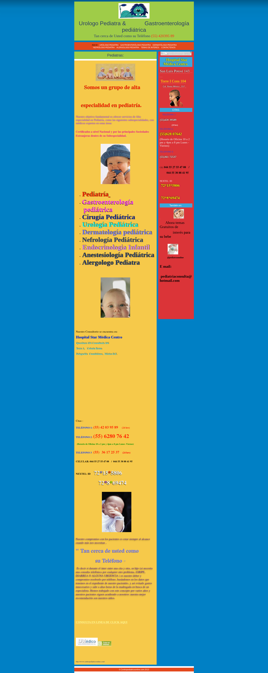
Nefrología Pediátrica (112, 239)
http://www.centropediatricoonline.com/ (90, 661)
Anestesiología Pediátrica (118, 255)
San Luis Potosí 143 (175, 70)
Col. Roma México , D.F (174, 86)
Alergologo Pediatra (111, 262)
